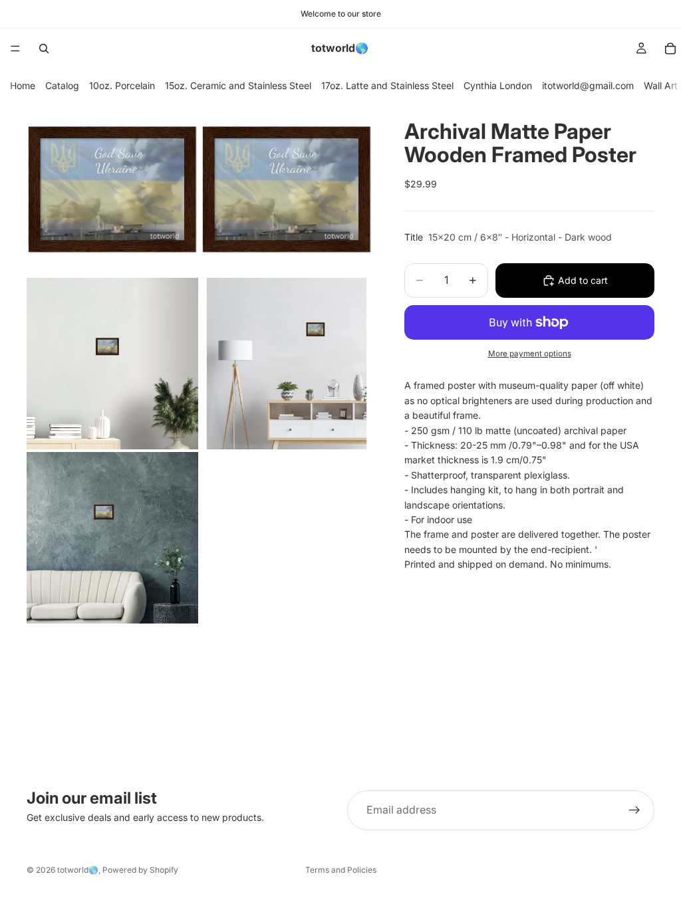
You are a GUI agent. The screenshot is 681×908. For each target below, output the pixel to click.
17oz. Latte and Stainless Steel (387, 85)
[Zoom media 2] (286, 189)
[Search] (44, 48)
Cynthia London (498, 85)
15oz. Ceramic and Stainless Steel (238, 85)
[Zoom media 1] (112, 189)
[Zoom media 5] (112, 538)
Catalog (62, 85)
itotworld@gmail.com (588, 85)
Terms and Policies (340, 870)
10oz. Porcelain (122, 85)
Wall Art (661, 85)
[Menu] (15, 48)
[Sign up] (634, 810)
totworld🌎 (77, 870)
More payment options (529, 353)
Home (22, 85)
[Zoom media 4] (286, 363)
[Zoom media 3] (112, 363)
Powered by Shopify (140, 870)
